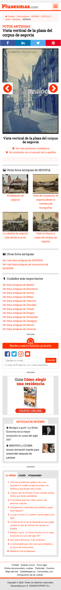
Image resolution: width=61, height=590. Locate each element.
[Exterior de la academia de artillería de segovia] (8, 88)
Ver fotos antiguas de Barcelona (20, 289)
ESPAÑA (35, 16)
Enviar (51, 360)
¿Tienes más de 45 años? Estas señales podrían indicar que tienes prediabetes (32, 494)
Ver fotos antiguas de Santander (20, 317)
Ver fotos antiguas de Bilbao (18, 297)
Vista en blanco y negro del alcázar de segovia (45, 237)
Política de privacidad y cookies (18, 568)
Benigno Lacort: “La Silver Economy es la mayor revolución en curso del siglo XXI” (32, 534)
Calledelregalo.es (28, 571)
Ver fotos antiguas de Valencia (19, 301)
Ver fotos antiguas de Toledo (18, 309)
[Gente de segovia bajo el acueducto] (53, 88)
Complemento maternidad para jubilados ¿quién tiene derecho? (31, 509)
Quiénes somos (28, 564)
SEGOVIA (16, 19)
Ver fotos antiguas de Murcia (18, 325)
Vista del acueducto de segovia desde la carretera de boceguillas (45, 201)
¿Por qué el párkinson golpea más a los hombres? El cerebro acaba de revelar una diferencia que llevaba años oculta (29, 485)
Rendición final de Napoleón (22, 551)
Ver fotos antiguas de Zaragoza (20, 321)
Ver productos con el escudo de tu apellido (32, 152)
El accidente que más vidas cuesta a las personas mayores (28, 501)
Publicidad (39, 568)
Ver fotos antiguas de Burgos (18, 313)
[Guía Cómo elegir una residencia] (30, 395)
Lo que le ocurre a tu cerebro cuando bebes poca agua (32, 516)
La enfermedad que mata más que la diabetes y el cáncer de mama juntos (31, 545)
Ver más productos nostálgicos (32, 148)
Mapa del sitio (11, 571)
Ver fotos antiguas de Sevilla (18, 293)
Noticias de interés (30, 421)
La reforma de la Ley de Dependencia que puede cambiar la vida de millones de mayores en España (32, 525)
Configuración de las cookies (30, 574)
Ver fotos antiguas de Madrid (18, 285)
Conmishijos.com (45, 571)
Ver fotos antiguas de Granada (19, 305)
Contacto (50, 568)
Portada (11, 16)
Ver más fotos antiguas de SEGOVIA (23, 260)
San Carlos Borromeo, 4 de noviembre (27, 539)
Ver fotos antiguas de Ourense (19, 329)
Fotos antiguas (23, 16)
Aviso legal (42, 564)
